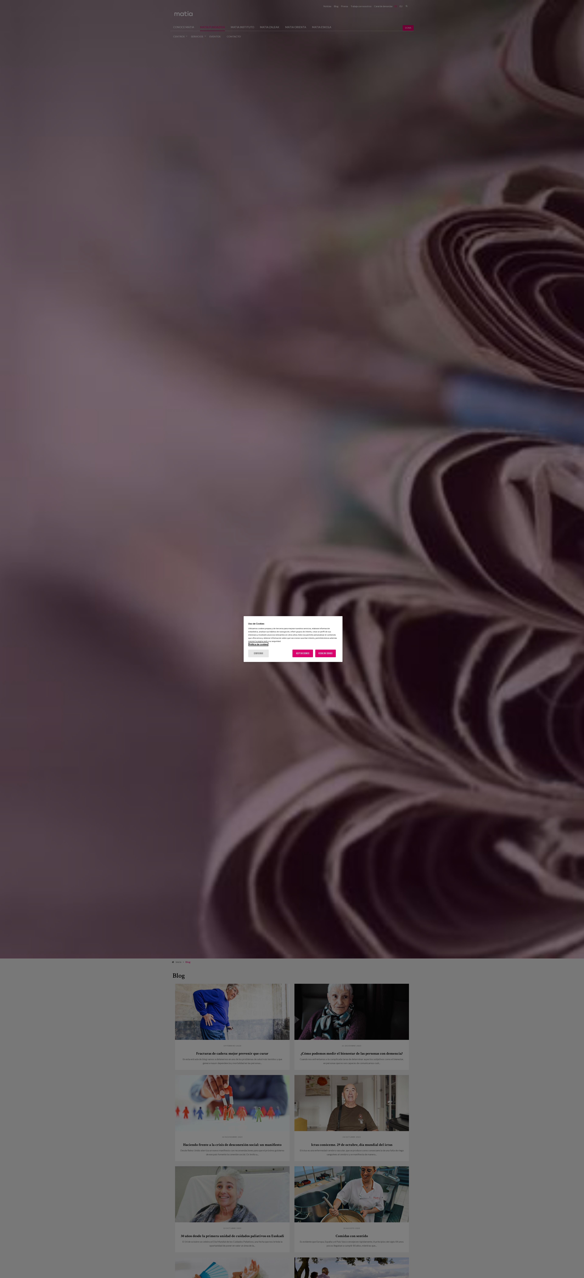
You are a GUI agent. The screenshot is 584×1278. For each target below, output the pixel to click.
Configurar (258, 653)
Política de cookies (258, 644)
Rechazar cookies (325, 653)
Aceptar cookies (302, 653)
